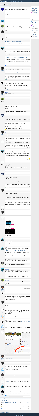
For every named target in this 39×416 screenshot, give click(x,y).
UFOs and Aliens (33, 9)
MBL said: (6, 31)
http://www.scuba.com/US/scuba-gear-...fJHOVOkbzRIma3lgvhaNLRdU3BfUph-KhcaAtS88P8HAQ (15, 72)
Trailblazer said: (6, 363)
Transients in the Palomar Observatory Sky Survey (35, 8)
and (7, 89)
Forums (4, 1)
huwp (1, 5)
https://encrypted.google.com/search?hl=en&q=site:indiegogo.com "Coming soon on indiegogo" (15, 10)
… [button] (3, 6)
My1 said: (6, 374)
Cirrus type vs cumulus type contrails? (6, 404)
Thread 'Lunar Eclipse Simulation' (34, 23)
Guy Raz (6, 163)
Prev (1, 6)
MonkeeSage (28, 408)
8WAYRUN (22, 415)
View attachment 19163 (10, 358)
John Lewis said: (6, 280)
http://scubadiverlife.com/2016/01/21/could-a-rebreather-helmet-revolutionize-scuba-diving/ (15, 250)
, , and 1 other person (10, 171)
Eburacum (28, 400)
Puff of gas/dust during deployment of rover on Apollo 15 (9, 402)
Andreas (3, 406)
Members (11, 1)
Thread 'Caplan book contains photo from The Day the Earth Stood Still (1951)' (35, 31)
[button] (2, 1)
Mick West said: (6, 269)
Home (1, 1)
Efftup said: (6, 68)
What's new (7, 1)
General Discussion (8, 406)
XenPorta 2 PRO (17, 415)
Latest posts (32, 6)
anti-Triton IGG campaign (16, 161)
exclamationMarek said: (7, 356)
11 (6, 6)
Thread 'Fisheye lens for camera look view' (34, 34)
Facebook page (8, 381)
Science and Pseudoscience (9, 409)
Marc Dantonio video (34, 15)
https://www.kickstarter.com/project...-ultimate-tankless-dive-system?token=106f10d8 (14, 22)
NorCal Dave (3, 409)
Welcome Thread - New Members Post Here (34, 12)
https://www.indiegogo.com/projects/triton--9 (10, 217)
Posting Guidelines (20, 1)
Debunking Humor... (34, 10)
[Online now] (2, 264)
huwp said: (6, 92)
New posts (1, 2)
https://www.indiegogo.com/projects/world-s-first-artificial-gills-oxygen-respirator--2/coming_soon (14, 376)
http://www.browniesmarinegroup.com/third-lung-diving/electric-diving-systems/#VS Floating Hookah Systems (16, 57)
